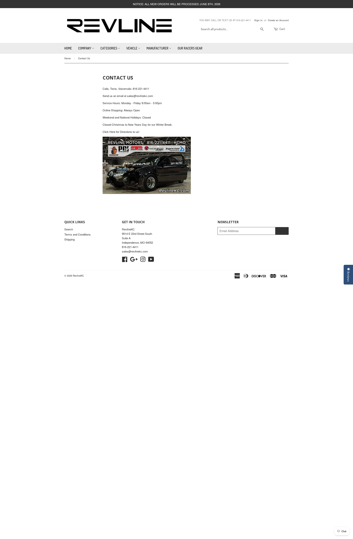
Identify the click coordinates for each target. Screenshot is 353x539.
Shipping (69, 239)
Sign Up (282, 231)
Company (85, 48)
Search (68, 229)
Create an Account (278, 20)
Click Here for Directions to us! (121, 132)
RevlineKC (78, 275)
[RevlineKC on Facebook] (124, 260)
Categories (109, 48)
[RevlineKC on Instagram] (143, 260)
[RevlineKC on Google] (134, 260)
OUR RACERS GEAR (190, 48)
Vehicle (132, 48)
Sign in (258, 20)
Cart (282, 29)
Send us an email (113, 96)
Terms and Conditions (77, 234)
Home (68, 48)
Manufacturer (158, 48)
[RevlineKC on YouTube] (151, 260)
